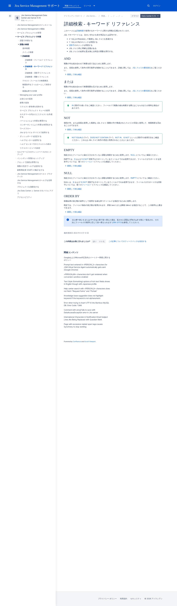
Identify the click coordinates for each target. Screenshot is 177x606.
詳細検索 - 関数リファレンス (36, 77)
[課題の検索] (117, 16)
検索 (148, 6)
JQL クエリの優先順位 (141, 68)
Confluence (77, 341)
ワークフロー (25, 128)
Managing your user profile (31, 95)
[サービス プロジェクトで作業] (111, 16)
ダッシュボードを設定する (30, 136)
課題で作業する (26, 40)
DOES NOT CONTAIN (99, 137)
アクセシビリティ (24, 197)
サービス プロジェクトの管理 (29, 33)
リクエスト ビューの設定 (30, 148)
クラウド (135, 16)
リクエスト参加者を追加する (31, 106)
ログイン (156, 6)
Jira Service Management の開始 (31, 29)
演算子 (72, 45)
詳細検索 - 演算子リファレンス (37, 73)
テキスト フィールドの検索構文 (35, 80)
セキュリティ (135, 598)
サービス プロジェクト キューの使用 (35, 110)
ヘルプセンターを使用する (30, 140)
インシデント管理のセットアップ (30, 158)
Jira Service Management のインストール (34, 25)
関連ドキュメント (72, 6)
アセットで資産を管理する (28, 162)
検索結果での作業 (29, 91)
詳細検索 (26, 56)
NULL (133, 155)
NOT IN (118, 137)
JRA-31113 (117, 222)
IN (73, 105)
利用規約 (123, 598)
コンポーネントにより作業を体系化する (36, 125)
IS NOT (126, 137)
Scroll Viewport (90, 341)
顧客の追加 (24, 102)
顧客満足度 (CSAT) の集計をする (30, 170)
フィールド (88, 162)
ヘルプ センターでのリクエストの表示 (35, 144)
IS (75, 159)
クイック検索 (27, 52)
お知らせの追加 (26, 99)
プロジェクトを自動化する (28, 187)
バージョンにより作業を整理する (33, 121)
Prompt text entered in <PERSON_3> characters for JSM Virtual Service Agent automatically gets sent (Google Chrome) (85, 267)
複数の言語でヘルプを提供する (30, 166)
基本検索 (26, 48)
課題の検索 (24, 44)
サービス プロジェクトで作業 (29, 36)
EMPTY (134, 178)
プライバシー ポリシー (107, 598)
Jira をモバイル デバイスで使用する (34, 132)
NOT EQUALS (77, 137)
